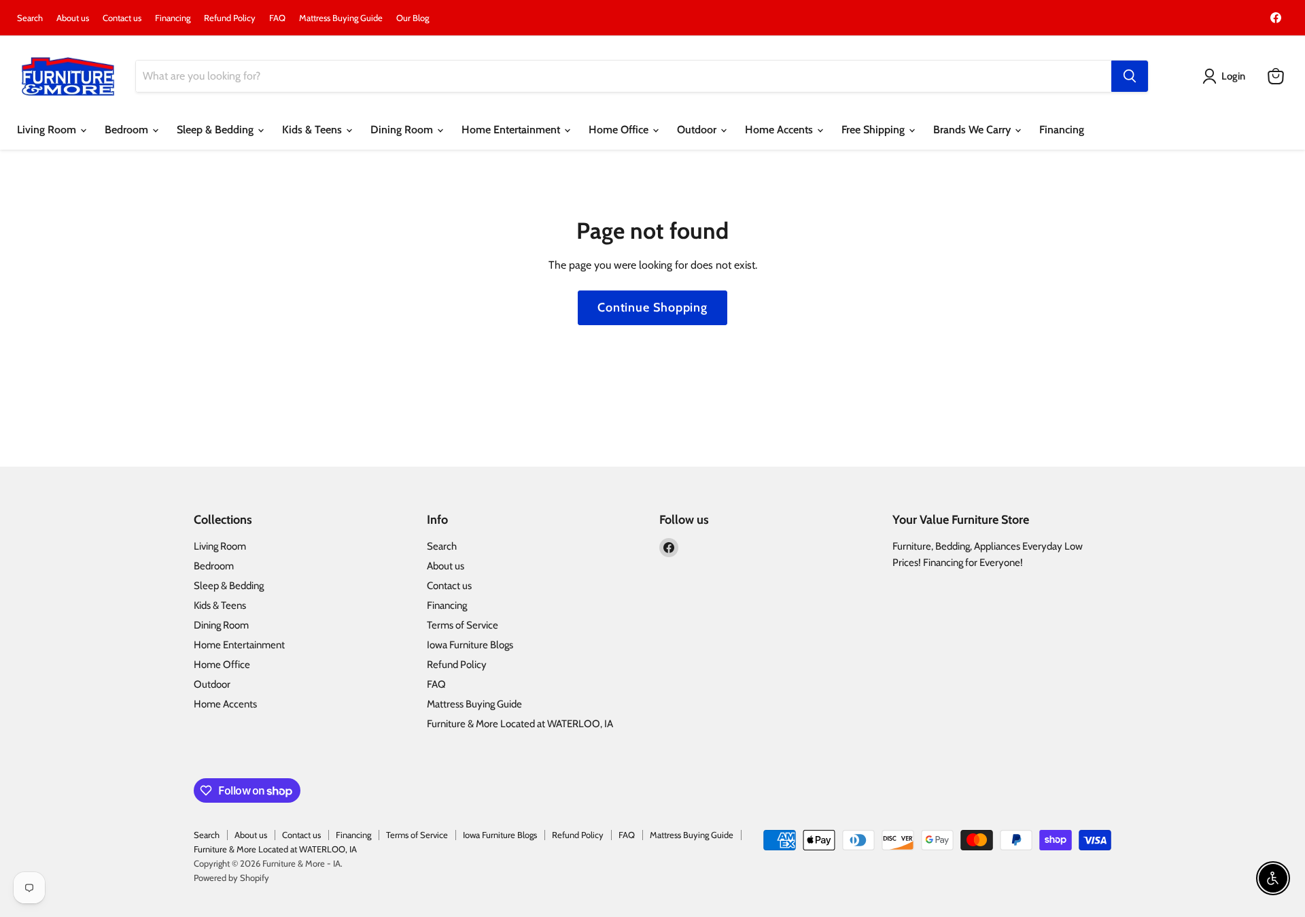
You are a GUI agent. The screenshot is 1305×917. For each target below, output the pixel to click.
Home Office (620, 129)
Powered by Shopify (231, 877)
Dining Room (403, 129)
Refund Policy (230, 18)
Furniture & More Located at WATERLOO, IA (520, 724)
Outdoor (698, 129)
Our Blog (412, 18)
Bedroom (128, 129)
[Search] (1129, 76)
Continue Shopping (652, 307)
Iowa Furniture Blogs (470, 645)
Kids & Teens (313, 129)
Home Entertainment (512, 129)
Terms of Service (462, 625)
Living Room (48, 129)
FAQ (277, 18)
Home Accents (780, 129)
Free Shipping (874, 129)
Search (30, 18)
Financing (172, 18)
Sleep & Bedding (216, 129)
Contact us (122, 18)
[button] (1226, 76)
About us (72, 18)
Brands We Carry (973, 129)
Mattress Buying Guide (341, 18)
